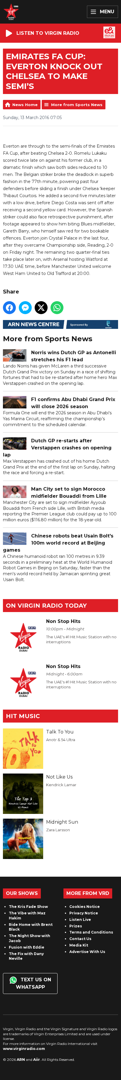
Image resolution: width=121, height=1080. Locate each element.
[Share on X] (41, 307)
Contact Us (80, 938)
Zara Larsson (58, 829)
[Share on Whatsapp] (57, 307)
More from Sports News (76, 104)
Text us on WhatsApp (33, 983)
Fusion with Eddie (26, 947)
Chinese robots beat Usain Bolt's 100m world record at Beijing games (58, 543)
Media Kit (78, 945)
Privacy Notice (83, 913)
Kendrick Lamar (61, 784)
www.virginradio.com (24, 1048)
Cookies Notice (84, 906)
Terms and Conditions (91, 932)
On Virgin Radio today (46, 605)
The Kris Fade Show (28, 906)
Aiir (36, 1059)
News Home (25, 104)
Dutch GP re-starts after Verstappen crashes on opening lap (57, 448)
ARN (21, 1059)
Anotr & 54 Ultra (60, 739)
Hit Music (23, 716)
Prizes (75, 926)
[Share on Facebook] (9, 307)
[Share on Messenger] (25, 307)
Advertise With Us (87, 951)
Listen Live (80, 919)
